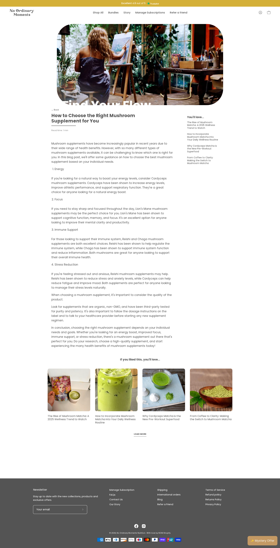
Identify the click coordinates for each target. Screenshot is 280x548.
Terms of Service (215, 490)
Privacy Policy (213, 504)
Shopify (166, 533)
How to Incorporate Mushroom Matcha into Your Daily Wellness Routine (202, 136)
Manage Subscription (121, 490)
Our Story (114, 504)
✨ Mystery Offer (262, 541)
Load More (140, 434)
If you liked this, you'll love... (140, 359)
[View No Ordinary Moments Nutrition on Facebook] (136, 526)
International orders (169, 494)
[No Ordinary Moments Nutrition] (22, 12)
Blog (160, 499)
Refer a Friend (165, 504)
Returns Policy (213, 499)
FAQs (112, 494)
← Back (55, 109)
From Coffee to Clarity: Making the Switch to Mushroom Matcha (200, 160)
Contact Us (116, 499)
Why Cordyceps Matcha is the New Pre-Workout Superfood (202, 148)
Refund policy (213, 494)
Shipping (162, 490)
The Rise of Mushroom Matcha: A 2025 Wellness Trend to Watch (201, 125)
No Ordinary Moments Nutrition (131, 533)
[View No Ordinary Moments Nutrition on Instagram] (143, 526)
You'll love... (195, 117)
